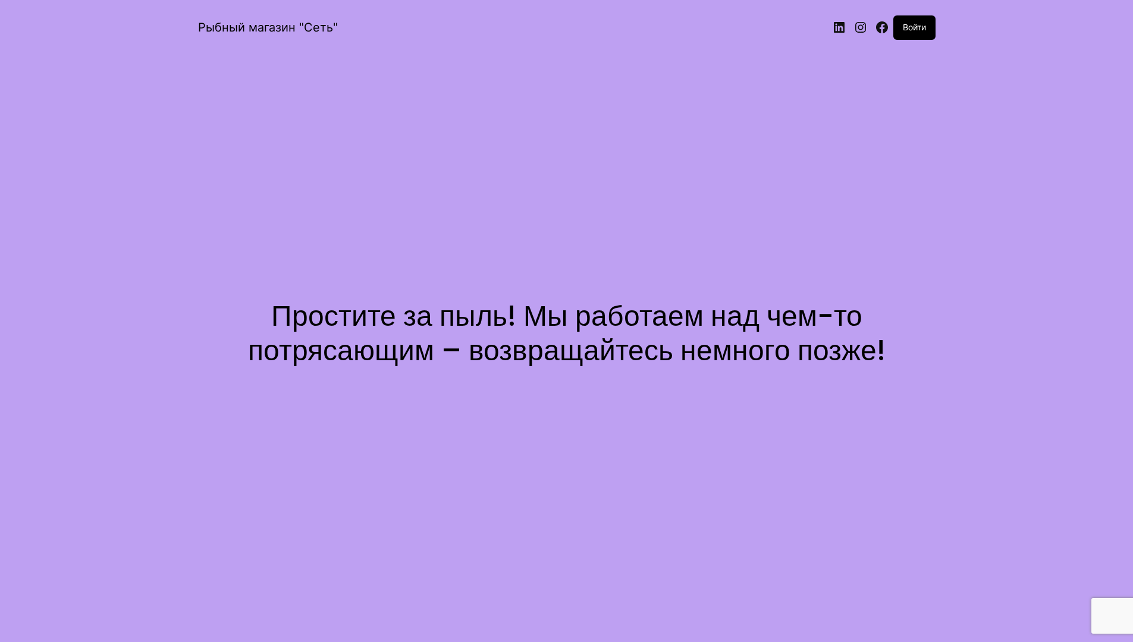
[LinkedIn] (839, 27)
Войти (914, 27)
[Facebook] (882, 27)
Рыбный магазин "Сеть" (268, 27)
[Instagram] (860, 27)
